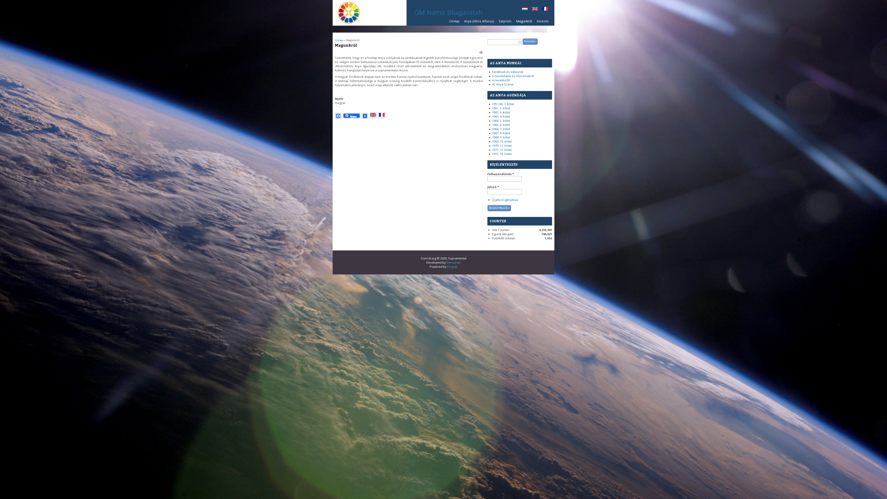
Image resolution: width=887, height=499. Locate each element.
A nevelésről (501, 80)
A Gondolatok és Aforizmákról (513, 76)
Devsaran (453, 262)
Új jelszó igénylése (505, 200)
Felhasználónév (500, 174)
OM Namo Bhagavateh (448, 12)
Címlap (454, 21)
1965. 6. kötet (501, 125)
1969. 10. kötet (502, 141)
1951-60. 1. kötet (503, 104)
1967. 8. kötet (501, 133)
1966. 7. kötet (501, 129)
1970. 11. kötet (502, 145)
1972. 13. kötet (502, 154)
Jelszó (493, 187)
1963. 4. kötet (501, 116)
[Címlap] (348, 23)
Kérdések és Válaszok (507, 72)
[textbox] (504, 42)
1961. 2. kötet (501, 108)
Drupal (452, 267)
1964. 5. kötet (501, 121)
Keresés (543, 21)
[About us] (535, 9)
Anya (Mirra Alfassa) (479, 21)
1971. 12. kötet (502, 150)
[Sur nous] (545, 9)
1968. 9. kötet (501, 137)
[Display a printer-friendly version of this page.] (481, 52)
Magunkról (524, 21)
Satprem (503, 22)
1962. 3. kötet (501, 112)
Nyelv (339, 99)
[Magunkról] (525, 9)
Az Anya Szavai (502, 84)
